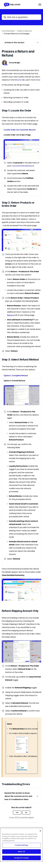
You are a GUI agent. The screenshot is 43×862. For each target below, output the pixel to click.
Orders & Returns (24, 31)
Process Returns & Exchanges (16, 33)
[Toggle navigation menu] (39, 4)
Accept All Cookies (21, 858)
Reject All (21, 851)
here (38, 80)
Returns (17, 80)
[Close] (40, 830)
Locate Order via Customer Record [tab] (19, 129)
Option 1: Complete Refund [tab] (16, 375)
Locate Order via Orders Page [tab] (17, 135)
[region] (21, 845)
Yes (17, 812)
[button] (21, 796)
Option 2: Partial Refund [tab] (14, 380)
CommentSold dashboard (22, 166)
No (26, 812)
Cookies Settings (21, 845)
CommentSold (8, 31)
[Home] (12, 4)
